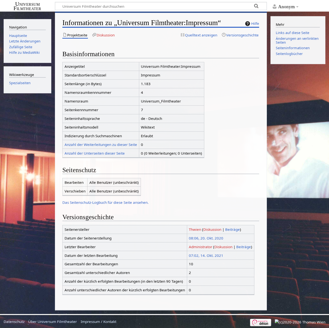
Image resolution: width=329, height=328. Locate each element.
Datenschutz (14, 321)
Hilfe (255, 23)
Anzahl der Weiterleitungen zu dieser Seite (101, 144)
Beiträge (232, 229)
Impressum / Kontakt (98, 321)
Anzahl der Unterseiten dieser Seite (95, 153)
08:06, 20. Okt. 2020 (206, 238)
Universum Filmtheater (27, 6)
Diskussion (212, 229)
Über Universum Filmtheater (52, 321)
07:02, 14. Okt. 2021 (206, 255)
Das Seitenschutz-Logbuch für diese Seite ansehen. (105, 202)
